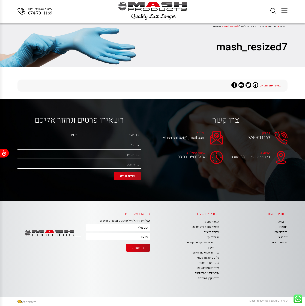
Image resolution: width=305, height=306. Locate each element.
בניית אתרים (30, 302)
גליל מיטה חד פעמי (208, 258)
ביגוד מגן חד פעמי (209, 263)
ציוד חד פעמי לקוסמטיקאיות (203, 242)
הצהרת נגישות (280, 242)
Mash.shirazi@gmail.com (184, 138)
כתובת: (265, 152)
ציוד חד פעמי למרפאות (206, 253)
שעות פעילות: (195, 152)
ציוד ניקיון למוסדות (208, 278)
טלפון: (265, 133)
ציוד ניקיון (213, 247)
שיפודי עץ (213, 237)
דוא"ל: (201, 133)
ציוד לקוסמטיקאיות (208, 268)
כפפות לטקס (212, 222)
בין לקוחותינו (281, 232)
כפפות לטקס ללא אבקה (205, 227)
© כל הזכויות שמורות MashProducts (268, 301)
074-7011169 (40, 13)
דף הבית (283, 222)
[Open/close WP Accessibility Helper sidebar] (4, 153)
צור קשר (283, 237)
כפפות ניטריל (211, 232)
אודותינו (283, 227)
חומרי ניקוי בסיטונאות (207, 273)
